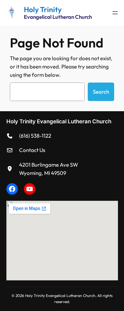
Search (101, 91)
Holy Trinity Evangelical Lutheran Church (58, 121)
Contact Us (32, 150)
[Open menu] (115, 13)
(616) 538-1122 (35, 135)
